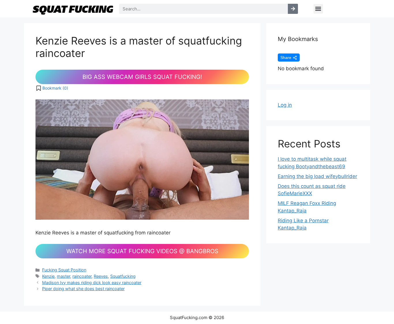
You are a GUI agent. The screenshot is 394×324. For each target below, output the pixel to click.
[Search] (293, 9)
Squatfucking (123, 276)
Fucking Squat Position (64, 269)
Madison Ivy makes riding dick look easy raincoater (91, 282)
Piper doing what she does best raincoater (83, 288)
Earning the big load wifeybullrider (317, 176)
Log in (285, 105)
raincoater (81, 276)
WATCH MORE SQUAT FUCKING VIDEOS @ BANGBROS (142, 251)
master (63, 276)
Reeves (101, 276)
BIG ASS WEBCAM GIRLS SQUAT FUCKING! (142, 76)
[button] (318, 9)
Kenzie (48, 276)
